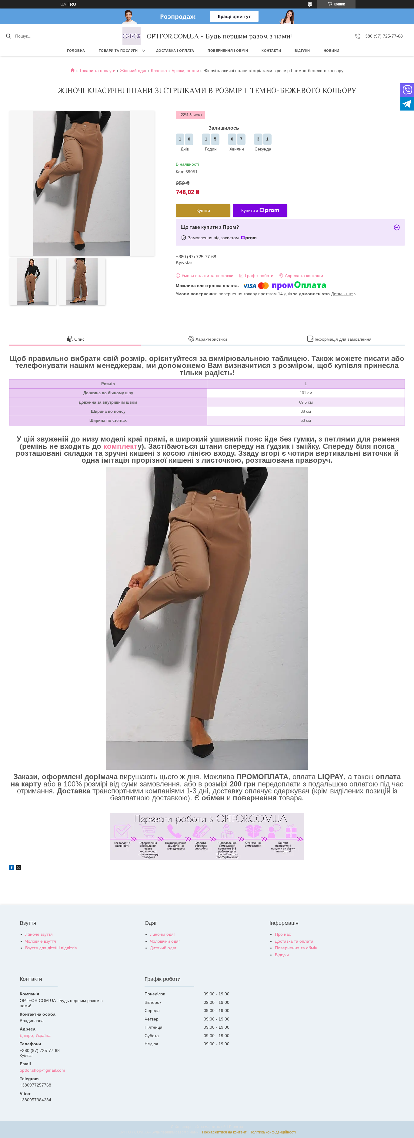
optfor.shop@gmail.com (42, 1070)
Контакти (271, 50)
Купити (203, 210)
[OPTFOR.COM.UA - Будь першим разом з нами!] (131, 36)
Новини (331, 50)
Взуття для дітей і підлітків (51, 947)
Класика (159, 70)
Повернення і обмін (228, 50)
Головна (76, 50)
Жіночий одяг (133, 70)
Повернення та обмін (296, 947)
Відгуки (302, 50)
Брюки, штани (185, 70)
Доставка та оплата (294, 941)
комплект (119, 446)
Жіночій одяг (162, 934)
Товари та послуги (118, 50)
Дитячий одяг (163, 947)
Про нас (283, 934)
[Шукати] (8, 36)
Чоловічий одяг (165, 941)
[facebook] (11, 868)
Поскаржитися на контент (224, 1132)
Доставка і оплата (175, 50)
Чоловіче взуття (40, 941)
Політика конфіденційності (272, 1132)
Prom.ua (236, 1127)
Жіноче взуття (39, 934)
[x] (18, 868)
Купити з (249, 210)
